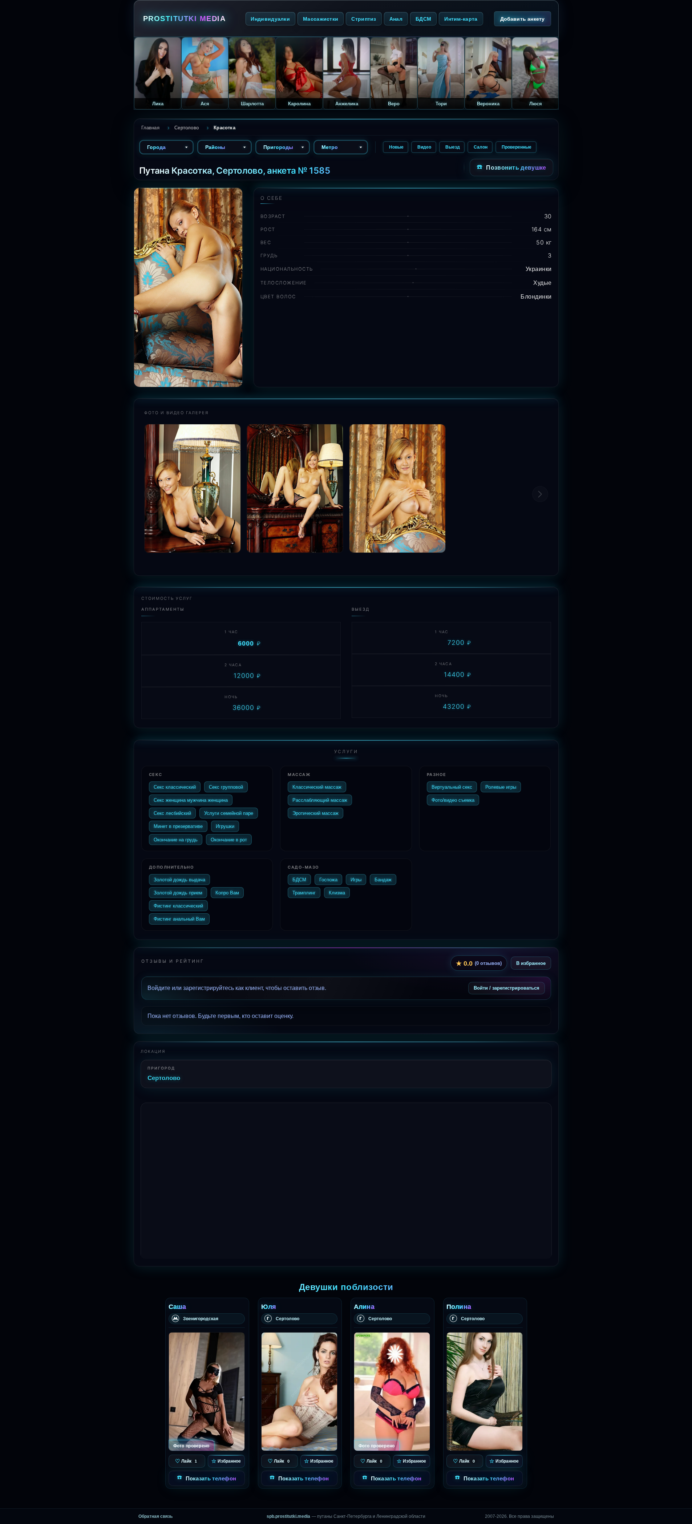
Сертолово (163, 1078)
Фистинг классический (178, 905)
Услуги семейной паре (228, 813)
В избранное (531, 963)
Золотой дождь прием (178, 892)
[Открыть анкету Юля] (299, 1391)
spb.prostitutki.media (288, 1516)
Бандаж (383, 879)
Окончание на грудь (176, 839)
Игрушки (225, 826)
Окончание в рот (229, 839)
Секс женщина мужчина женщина (191, 800)
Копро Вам (227, 892)
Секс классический (175, 787)
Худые (542, 283)
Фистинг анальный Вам (179, 918)
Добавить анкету (522, 18)
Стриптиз (363, 18)
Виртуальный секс (452, 787)
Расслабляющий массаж (319, 800)
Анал (395, 18)
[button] (540, 494)
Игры (356, 879)
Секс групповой (226, 787)
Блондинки (536, 296)
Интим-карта (460, 18)
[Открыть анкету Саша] (207, 1391)
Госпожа (328, 879)
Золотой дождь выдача (179, 879)
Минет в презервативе (178, 826)
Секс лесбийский (172, 813)
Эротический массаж (315, 813)
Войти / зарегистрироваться (506, 988)
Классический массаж (316, 787)
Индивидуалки (270, 18)
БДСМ (423, 18)
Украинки (539, 269)
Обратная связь (155, 1516)
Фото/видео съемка (453, 800)
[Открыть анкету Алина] (392, 1391)
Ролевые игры (500, 787)
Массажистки (320, 18)
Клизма (337, 892)
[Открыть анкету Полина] (484, 1391)
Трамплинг (304, 892)
